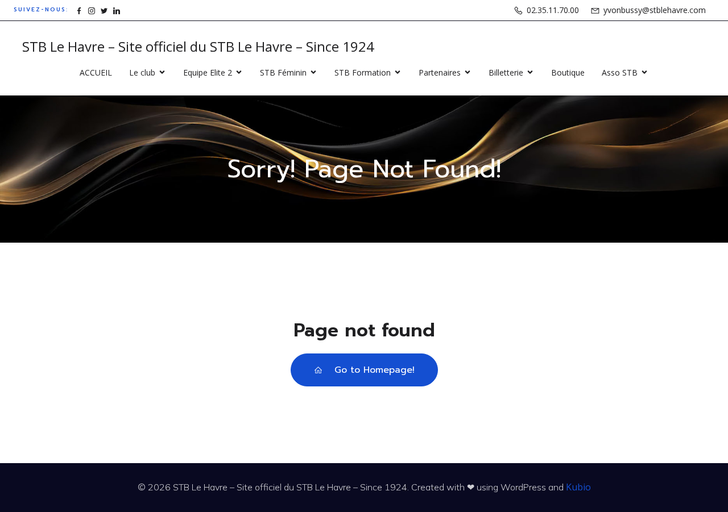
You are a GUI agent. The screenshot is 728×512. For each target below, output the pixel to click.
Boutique (568, 72)
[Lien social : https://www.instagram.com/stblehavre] (91, 10)
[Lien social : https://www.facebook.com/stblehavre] (79, 10)
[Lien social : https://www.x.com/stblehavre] (104, 10)
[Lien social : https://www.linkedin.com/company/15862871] (116, 10)
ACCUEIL (96, 72)
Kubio (578, 487)
